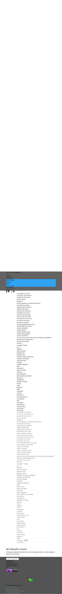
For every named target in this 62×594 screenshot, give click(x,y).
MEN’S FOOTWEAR (21, 370)
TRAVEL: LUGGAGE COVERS (23, 332)
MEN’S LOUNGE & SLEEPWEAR (24, 376)
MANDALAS (20, 301)
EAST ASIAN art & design (23, 305)
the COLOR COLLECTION (23, 341)
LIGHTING (19, 393)
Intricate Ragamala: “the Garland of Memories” (29, 303)
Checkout (8, 276)
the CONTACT (10, 287)
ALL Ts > (19, 347)
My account (9, 278)
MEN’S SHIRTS (20, 368)
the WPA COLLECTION (22, 335)
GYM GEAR (19, 372)
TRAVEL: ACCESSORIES (22, 328)
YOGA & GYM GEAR (21, 360)
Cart (7, 274)
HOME (18, 385)
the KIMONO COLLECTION (23, 313)
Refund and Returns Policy (15, 591)
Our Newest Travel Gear (23, 322)
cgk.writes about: (21, 406)
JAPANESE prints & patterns (24, 311)
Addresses (9, 282)
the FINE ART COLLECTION (23, 297)
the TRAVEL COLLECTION (23, 320)
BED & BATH (20, 378)
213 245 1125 (9, 562)
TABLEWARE (20, 391)
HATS (18, 400)
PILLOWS (19, 383)
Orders (8, 284)
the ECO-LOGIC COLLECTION (24, 316)
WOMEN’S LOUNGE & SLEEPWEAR (25, 357)
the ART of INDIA (21, 299)
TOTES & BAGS (20, 399)
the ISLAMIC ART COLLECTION (24, 318)
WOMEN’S (19, 349)
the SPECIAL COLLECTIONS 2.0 (24, 295)
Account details (10, 280)
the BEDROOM (20, 380)
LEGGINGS (19, 362)
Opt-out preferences (13, 589)
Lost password (10, 286)
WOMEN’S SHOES (21, 355)
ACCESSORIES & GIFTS (22, 397)
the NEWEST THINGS (22, 345)
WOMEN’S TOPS (21, 353)
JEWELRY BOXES (20, 404)
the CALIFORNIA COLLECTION (24, 326)
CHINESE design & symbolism (24, 307)
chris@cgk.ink (9, 560)
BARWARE (19, 387)
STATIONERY (20, 402)
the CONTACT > (21, 408)
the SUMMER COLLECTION (23, 293)
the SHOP (19, 343)
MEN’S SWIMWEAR (21, 374)
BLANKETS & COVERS (22, 381)
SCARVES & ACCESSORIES (23, 358)
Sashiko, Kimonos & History (24, 315)
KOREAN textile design (22, 309)
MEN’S (18, 366)
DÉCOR (18, 389)
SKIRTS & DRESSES (21, 351)
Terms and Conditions (13, 593)
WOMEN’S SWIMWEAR (22, 364)
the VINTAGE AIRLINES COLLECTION (25, 324)
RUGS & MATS (20, 395)
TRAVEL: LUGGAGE (21, 330)
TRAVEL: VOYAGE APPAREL (23, 334)
